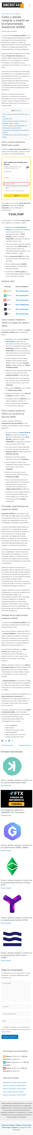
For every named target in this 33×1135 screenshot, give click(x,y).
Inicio (3, 13)
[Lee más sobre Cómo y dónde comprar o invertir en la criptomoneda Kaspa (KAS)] (12, 766)
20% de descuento (22, 291)
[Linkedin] (9, 740)
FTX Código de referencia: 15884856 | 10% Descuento (12, 811)
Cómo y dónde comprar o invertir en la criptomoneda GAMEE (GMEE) (16, 846)
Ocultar (18, 110)
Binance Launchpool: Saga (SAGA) (14, 1085)
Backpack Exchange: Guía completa (15, 1082)
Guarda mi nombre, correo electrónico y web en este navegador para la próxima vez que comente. (16, 1029)
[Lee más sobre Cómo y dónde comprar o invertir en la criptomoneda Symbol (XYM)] (12, 903)
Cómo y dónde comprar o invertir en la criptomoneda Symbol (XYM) (16, 919)
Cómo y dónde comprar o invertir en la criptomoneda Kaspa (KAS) (16, 781)
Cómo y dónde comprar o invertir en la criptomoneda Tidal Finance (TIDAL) (16, 955)
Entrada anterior (7, 745)
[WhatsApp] (12, 740)
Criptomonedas (10, 13)
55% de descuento (22, 300)
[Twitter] (6, 740)
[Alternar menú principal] (29, 5)
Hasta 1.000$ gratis (22, 304)
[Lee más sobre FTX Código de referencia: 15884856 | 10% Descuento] (16, 798)
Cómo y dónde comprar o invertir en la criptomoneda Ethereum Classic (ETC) (16, 882)
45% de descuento (22, 295)
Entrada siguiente (25, 745)
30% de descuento (22, 309)
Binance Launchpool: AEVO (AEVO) (14, 1095)
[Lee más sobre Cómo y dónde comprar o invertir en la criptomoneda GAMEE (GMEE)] (12, 831)
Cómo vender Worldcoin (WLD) (13, 1092)
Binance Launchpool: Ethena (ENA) (14, 1088)
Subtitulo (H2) (7, 119)
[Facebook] (2, 740)
